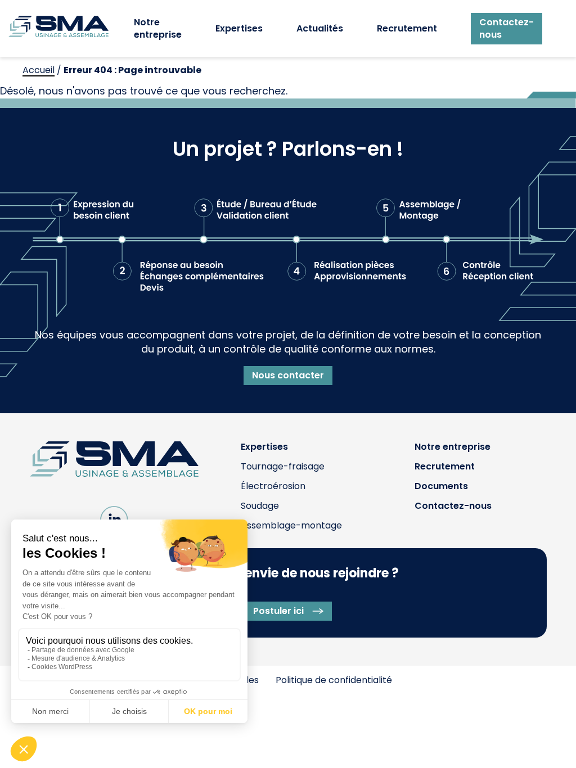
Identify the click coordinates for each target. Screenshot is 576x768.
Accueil (38, 70)
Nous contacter (288, 375)
